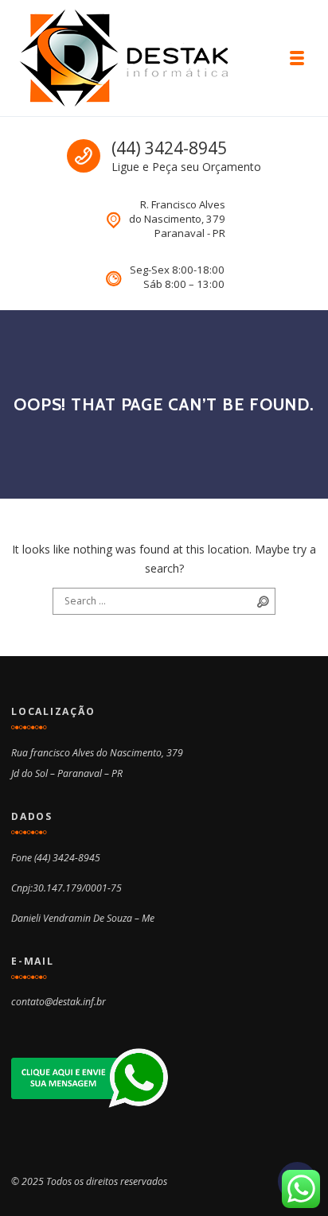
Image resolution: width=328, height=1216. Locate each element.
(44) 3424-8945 (169, 148)
